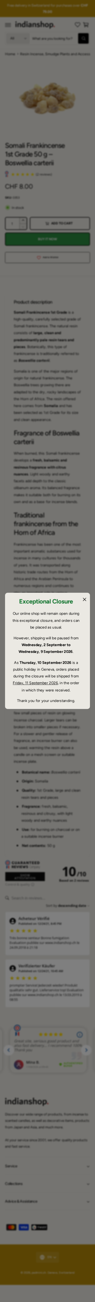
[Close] (84, 600)
